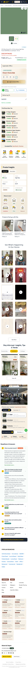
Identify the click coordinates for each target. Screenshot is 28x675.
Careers (3, 587)
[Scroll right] (26, 365)
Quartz (11, 587)
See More (14, 339)
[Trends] (13, 2)
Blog (3, 590)
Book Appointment (6, 432)
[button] (2, 2)
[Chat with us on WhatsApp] (26, 430)
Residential (19, 564)
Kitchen (4, 561)
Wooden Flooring (23, 585)
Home (2, 5)
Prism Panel (5, 556)
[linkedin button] (2, 653)
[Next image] (25, 395)
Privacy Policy (18, 662)
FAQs (3, 592)
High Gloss (20, 556)
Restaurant (4, 564)
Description (12, 171)
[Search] (24, 2)
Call (12, 648)
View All (14, 378)
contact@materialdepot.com (9, 650)
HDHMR (21, 553)
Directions (9, 113)
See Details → (10, 607)
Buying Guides (4, 351)
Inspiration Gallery (14, 590)
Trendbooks (14, 351)
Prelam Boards (8, 5)
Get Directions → (5, 607)
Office (21, 561)
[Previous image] (2, 395)
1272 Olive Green (6, 553)
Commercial (12, 564)
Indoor (3, 566)
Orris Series (15, 553)
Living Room (14, 559)
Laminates (21, 582)
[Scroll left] (2, 365)
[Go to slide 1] (11, 38)
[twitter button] (6, 653)
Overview (5, 171)
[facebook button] (11, 653)
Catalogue (22, 351)
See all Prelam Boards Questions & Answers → (14, 539)
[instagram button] (4, 653)
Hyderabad (16, 410)
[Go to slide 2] (16, 38)
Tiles (11, 582)
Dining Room (10, 561)
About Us (4, 582)
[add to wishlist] (25, 8)
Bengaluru (6, 410)
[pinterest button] (13, 653)
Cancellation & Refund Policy (8, 664)
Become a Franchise (7, 656)
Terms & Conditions (9, 662)
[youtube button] (8, 653)
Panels (20, 587)
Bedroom (20, 559)
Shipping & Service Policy (20, 664)
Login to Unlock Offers (15, 82)
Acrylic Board (12, 556)
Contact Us (4, 585)
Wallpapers (12, 585)
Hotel (16, 561)
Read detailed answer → (10, 465)
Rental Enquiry (17, 656)
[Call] (22, 2)
